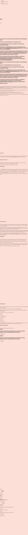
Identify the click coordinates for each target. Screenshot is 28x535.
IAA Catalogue (3, 169)
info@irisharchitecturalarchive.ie (12, 48)
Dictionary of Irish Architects (4, 1)
